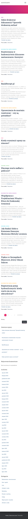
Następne (19, 315)
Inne (2, 17)
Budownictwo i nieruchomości (9, 49)
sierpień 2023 (5, 404)
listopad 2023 (5, 399)
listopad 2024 (5, 375)
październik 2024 (6, 378)
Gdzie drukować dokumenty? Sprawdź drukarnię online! (11, 22)
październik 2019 (6, 460)
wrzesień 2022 (5, 413)
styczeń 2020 (5, 457)
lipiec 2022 (4, 419)
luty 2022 (4, 428)
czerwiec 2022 (5, 422)
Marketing (4, 491)
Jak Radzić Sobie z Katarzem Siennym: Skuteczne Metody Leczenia (14, 231)
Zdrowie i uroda (5, 165)
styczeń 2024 (5, 393)
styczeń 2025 (5, 372)
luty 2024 (4, 390)
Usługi (3, 497)
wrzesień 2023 (5, 401)
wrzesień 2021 (5, 433)
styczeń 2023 (5, 410)
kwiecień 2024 (5, 384)
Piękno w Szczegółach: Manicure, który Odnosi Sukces (12, 260)
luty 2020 (4, 454)
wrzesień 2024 (5, 381)
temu (9, 42)
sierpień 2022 (5, 416)
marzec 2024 (5, 387)
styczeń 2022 (5, 431)
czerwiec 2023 (5, 407)
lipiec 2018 (4, 471)
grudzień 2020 (5, 442)
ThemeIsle (20, 515)
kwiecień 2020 (5, 451)
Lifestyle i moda (5, 488)
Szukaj (2, 319)
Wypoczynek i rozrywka (7, 499)
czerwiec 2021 (5, 436)
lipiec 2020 (4, 448)
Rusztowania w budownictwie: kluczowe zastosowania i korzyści (12, 54)
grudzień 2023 (5, 396)
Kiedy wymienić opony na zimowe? (10, 356)
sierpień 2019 (5, 463)
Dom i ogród (5, 482)
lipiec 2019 (4, 466)
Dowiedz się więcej (5, 40)
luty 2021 (4, 439)
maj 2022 (4, 425)
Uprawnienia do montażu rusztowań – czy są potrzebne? (12, 113)
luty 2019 (4, 468)
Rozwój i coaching (6, 494)
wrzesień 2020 (5, 445)
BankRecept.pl (7, 84)
